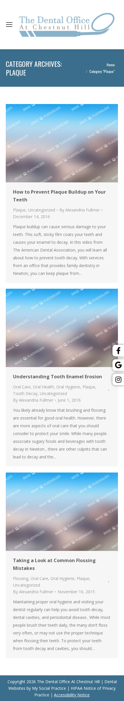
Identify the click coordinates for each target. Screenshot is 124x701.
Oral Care (22, 387)
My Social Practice (48, 688)
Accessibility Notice (72, 695)
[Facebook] (118, 350)
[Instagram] (118, 379)
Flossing (20, 578)
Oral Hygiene (68, 387)
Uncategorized (41, 210)
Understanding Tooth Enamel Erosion (57, 376)
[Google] (118, 365)
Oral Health (43, 387)
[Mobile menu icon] (9, 24)
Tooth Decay (25, 393)
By (79, 210)
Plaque (19, 210)
